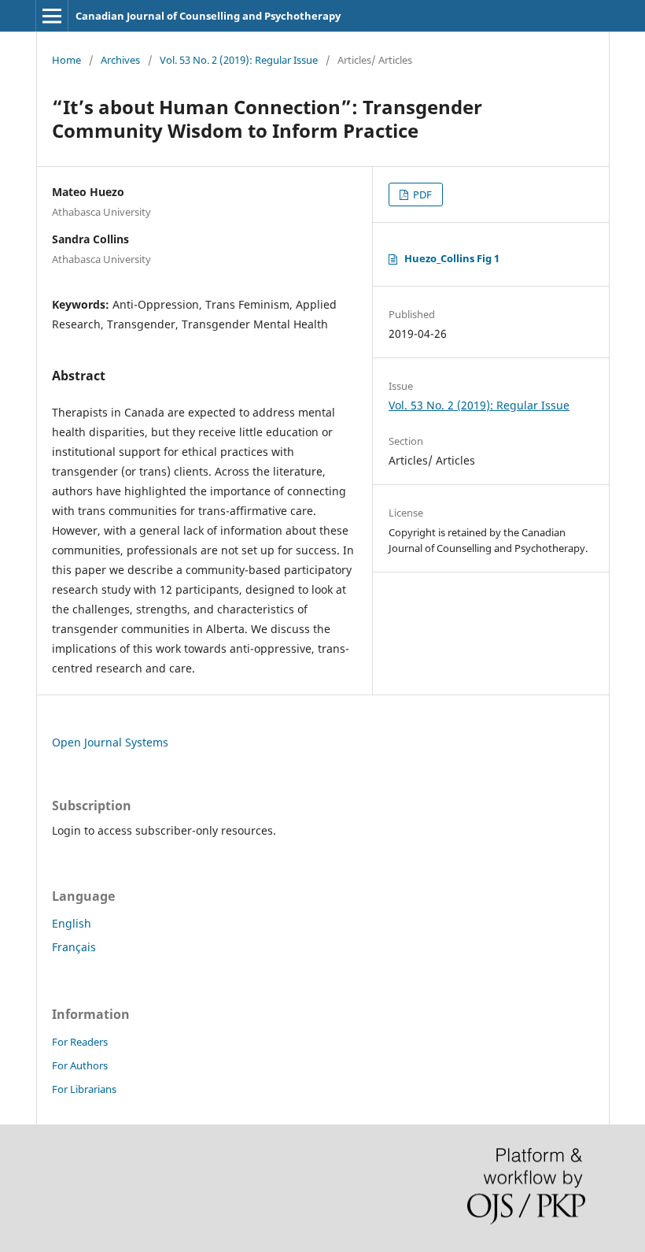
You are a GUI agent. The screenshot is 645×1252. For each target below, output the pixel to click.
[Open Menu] (52, 15)
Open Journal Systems (110, 742)
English (71, 923)
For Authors (80, 1065)
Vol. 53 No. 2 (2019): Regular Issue (239, 60)
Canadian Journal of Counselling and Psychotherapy (208, 16)
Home (66, 60)
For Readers (80, 1042)
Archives (120, 60)
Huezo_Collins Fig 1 (451, 258)
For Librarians (84, 1089)
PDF (421, 194)
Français (74, 946)
